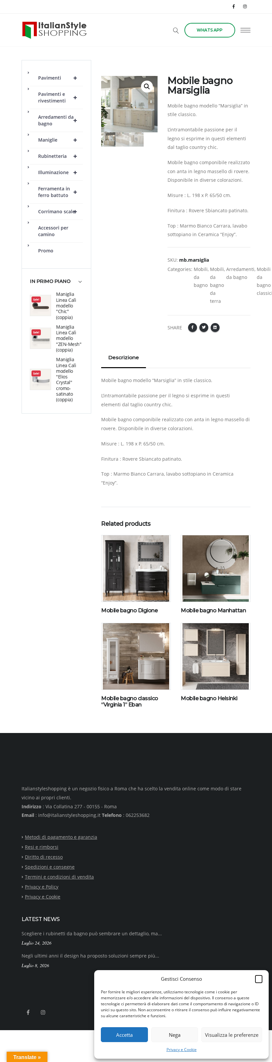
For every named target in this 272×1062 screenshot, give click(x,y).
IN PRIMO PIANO (50, 281)
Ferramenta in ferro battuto (57, 191)
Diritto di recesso (44, 857)
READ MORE (118, 597)
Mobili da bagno (201, 277)
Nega (174, 1034)
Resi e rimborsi (41, 847)
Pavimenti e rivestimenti (57, 97)
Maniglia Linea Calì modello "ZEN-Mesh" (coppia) (68, 338)
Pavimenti (57, 77)
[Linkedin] (215, 327)
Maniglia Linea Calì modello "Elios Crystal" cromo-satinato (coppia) (66, 379)
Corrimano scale (57, 211)
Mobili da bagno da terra (217, 285)
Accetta (124, 1034)
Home (107, 64)
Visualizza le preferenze (231, 1034)
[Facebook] (234, 6)
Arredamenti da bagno (57, 120)
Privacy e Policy (41, 887)
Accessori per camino (53, 231)
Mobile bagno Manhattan (213, 610)
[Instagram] (245, 6)
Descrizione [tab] (123, 357)
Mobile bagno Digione (129, 610)
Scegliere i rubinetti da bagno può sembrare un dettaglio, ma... (92, 933)
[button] (258, 978)
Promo (45, 250)
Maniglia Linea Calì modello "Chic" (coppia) (66, 305)
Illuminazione (57, 172)
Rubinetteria (57, 156)
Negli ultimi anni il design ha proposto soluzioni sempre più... (90, 956)
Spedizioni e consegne (50, 867)
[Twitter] (203, 327)
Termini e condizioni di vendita (59, 877)
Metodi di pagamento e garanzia (61, 837)
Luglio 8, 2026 (35, 965)
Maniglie (57, 139)
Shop (126, 64)
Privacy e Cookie (182, 1049)
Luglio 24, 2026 (36, 943)
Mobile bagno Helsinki (209, 698)
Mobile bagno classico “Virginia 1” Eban (129, 701)
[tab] (56, 284)
